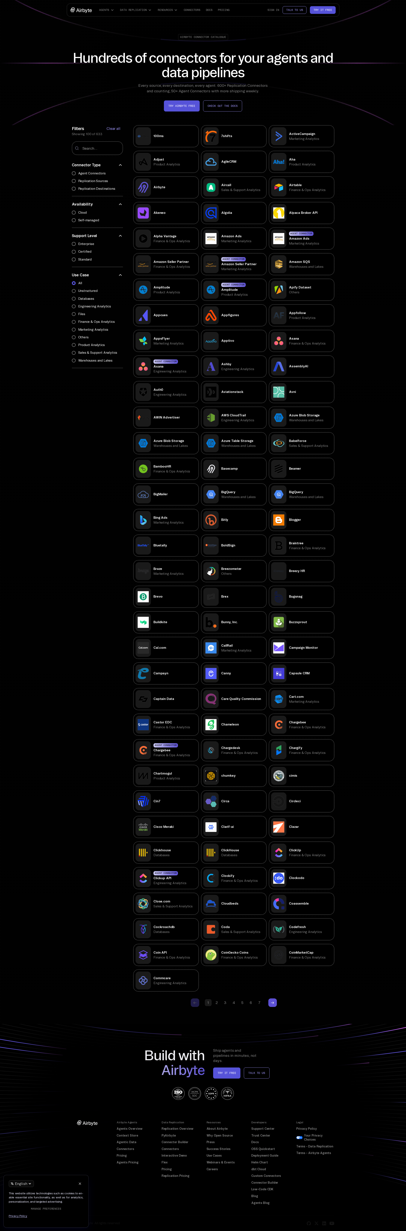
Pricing (224, 10)
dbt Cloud (258, 1169)
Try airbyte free (181, 105)
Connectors (192, 10)
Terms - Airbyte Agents (313, 1153)
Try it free (323, 10)
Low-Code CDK (262, 1189)
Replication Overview (178, 1128)
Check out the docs (223, 105)
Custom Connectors (266, 1175)
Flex (165, 1162)
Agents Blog (260, 1203)
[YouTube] (331, 1223)
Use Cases (214, 1155)
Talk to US (256, 1073)
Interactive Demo (174, 1155)
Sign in (273, 10)
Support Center (263, 1128)
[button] (107, 10)
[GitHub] (308, 1223)
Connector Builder (175, 1142)
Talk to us (294, 10)
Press (211, 1142)
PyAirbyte (169, 1135)
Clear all (113, 128)
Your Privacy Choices (313, 1137)
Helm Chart (259, 1162)
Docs (209, 10)
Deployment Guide (264, 1155)
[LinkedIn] (324, 1223)
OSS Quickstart (263, 1149)
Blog (254, 1196)
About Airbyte (217, 1128)
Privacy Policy (306, 1128)
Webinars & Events (221, 1162)
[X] (316, 1223)
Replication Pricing (175, 1175)
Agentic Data (126, 1142)
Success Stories (218, 1149)
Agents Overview (129, 1128)
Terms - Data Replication (314, 1146)
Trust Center (260, 1135)
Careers (212, 1169)
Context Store (127, 1135)
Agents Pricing (128, 1162)
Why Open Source (220, 1135)
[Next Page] (272, 1002)
